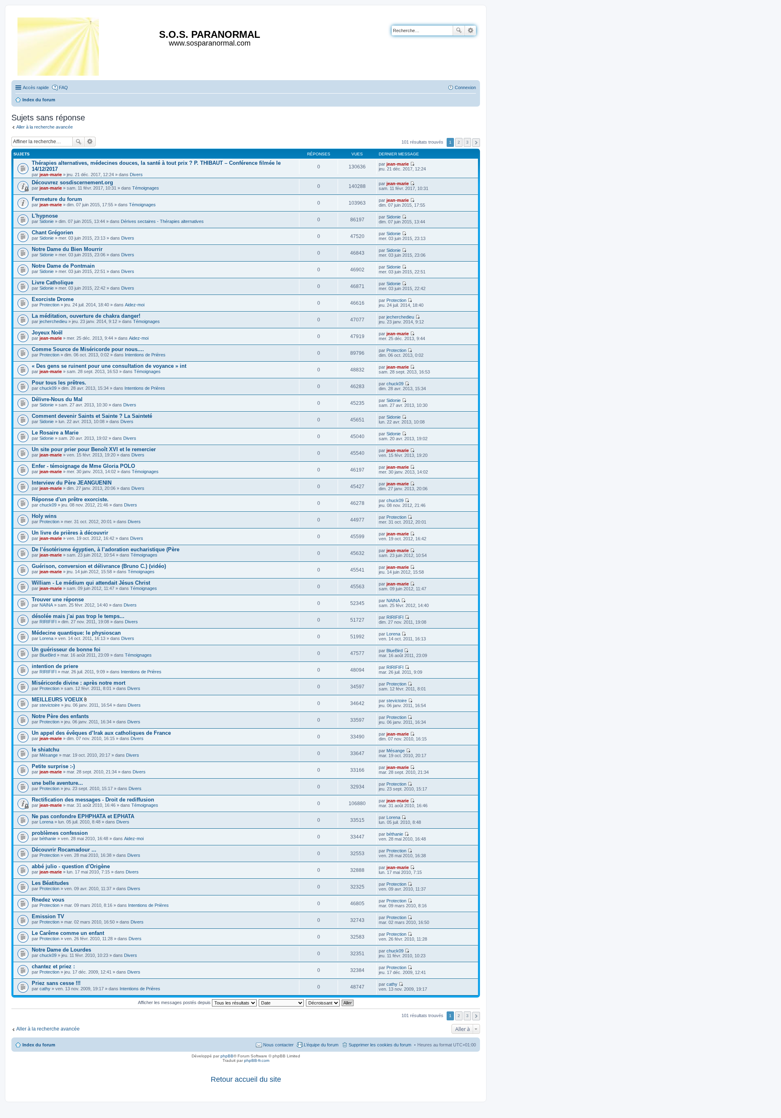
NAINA (46, 605)
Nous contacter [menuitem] (278, 1044)
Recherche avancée (470, 30)
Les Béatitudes (50, 883)
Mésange (48, 755)
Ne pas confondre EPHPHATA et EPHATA (83, 816)
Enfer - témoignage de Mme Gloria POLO (83, 466)
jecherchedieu (53, 321)
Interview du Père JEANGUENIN (71, 483)
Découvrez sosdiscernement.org (72, 182)
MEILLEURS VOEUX (57, 700)
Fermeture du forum (57, 199)
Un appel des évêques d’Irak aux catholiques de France (101, 733)
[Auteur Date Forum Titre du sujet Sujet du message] (282, 1002)
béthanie (47, 838)
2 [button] (459, 142)
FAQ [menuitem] (63, 87)
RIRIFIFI (48, 621)
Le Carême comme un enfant (68, 933)
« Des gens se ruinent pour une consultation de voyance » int (109, 366)
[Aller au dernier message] (412, 164)
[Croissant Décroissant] (323, 1002)
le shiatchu (45, 750)
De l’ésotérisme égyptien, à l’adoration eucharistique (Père (105, 549)
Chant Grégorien (52, 232)
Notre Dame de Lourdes (61, 950)
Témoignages (145, 188)
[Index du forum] (58, 44)
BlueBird (47, 655)
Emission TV (48, 916)
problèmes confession (60, 833)
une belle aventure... (57, 783)
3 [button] (467, 142)
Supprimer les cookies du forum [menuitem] (380, 1044)
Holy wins (44, 516)
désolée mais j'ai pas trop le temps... (78, 616)
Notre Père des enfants (60, 716)
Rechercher (459, 30)
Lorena (46, 638)
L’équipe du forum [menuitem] (321, 1044)
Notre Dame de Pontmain (63, 266)
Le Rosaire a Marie (55, 433)
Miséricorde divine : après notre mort (78, 683)
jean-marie (50, 174)
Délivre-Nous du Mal (57, 399)
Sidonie (46, 221)
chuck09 (48, 388)
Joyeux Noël (47, 333)
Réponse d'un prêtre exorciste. (70, 499)
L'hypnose (45, 216)
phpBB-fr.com (256, 1060)
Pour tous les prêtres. (59, 383)
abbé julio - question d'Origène (71, 866)
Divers (136, 174)
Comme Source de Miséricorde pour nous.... (88, 349)
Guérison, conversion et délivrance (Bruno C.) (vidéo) (99, 566)
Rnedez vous (48, 900)
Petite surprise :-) (53, 766)
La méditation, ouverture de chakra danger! (86, 316)
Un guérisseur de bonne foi (66, 649)
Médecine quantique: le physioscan (76, 633)
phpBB (226, 1056)
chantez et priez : (53, 966)
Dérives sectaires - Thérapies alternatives (162, 221)
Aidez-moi (134, 304)
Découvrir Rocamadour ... (64, 850)
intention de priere (55, 666)
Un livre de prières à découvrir (70, 533)
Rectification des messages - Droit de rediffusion (93, 800)
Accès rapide (36, 87)
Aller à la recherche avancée (44, 126)
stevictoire (49, 705)
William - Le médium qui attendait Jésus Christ (91, 583)
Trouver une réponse (58, 599)
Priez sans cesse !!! (56, 983)
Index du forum (38, 1044)
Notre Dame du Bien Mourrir (67, 249)
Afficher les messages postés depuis (175, 1002)
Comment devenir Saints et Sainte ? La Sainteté (92, 416)
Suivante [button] (476, 142)
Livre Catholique (52, 283)
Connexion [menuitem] (465, 87)
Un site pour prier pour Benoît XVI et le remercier (94, 449)
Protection (49, 304)
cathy (44, 988)
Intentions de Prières (145, 354)
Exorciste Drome (53, 299)
